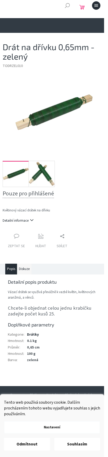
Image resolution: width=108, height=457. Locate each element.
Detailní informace (16, 220)
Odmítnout (27, 444)
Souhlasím (77, 444)
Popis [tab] (11, 269)
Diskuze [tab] (24, 269)
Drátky (33, 334)
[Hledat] (67, 5)
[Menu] (96, 5)
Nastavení (52, 427)
